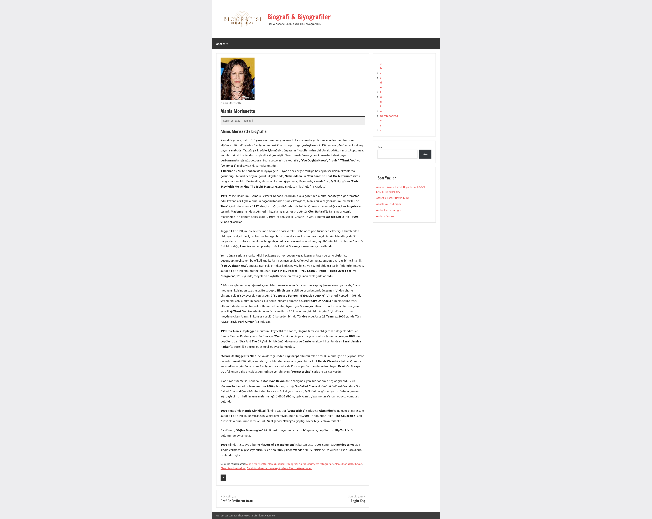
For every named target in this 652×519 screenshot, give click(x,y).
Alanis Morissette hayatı (348, 463)
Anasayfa (222, 43)
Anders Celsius (385, 216)
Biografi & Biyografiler (299, 17)
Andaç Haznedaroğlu (388, 210)
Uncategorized (389, 115)
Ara (379, 147)
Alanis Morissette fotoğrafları (316, 463)
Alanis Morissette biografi (283, 463)
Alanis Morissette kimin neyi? (263, 468)
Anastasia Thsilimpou (389, 203)
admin (247, 120)
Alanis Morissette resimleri (296, 468)
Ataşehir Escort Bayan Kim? (392, 197)
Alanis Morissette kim (233, 468)
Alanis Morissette (256, 463)
